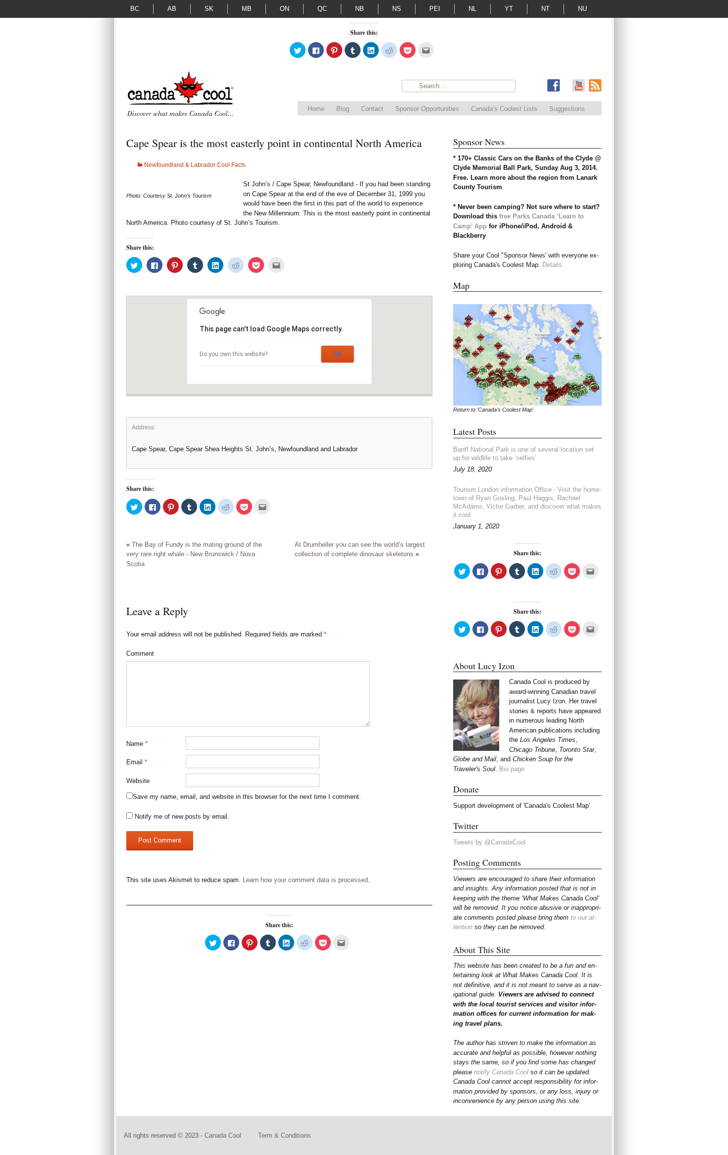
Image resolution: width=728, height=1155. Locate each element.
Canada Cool (224, 1135)
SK (209, 8)
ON (284, 8)
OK (337, 354)
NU (582, 8)
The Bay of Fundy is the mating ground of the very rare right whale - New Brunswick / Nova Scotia (194, 554)
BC (134, 8)
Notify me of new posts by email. (182, 816)
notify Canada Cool (501, 1072)
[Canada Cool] (179, 96)
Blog (342, 108)
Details (552, 264)
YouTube (578, 85)
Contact (372, 108)
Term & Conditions (284, 1135)
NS (396, 8)
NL (472, 8)
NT (545, 8)
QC (322, 8)
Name (137, 743)
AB (171, 8)
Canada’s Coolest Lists (504, 108)
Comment (140, 653)
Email (136, 762)
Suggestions (567, 108)
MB (247, 8)
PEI (434, 8)
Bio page (511, 769)
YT (509, 8)
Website (138, 781)
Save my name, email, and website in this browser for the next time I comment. (247, 796)
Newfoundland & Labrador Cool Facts (195, 164)
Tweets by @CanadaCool (489, 842)
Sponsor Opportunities (427, 108)
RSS (595, 85)
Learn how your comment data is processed (305, 880)
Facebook (553, 85)
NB (359, 8)
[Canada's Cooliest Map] (527, 354)
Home (316, 108)
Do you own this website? (233, 354)
